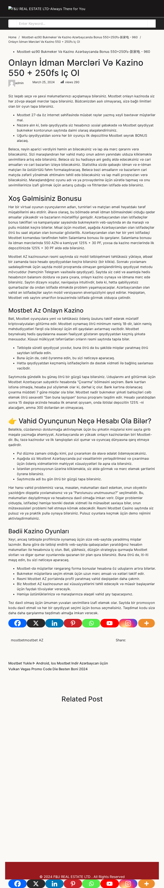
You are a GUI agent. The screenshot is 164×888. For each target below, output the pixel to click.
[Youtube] (109, 623)
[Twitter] (137, 640)
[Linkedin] (54, 623)
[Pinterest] (73, 623)
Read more (17, 751)
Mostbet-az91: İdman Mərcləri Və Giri (50, 814)
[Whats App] (154, 640)
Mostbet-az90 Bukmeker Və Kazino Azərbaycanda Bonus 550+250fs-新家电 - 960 (83, 51)
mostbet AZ (33, 640)
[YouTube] (144, 864)
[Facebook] (17, 623)
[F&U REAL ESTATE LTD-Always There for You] (46, 8)
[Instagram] (128, 623)
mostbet (79, 227)
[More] (146, 623)
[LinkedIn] (143, 640)
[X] (36, 623)
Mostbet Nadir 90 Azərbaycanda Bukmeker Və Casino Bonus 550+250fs (79, 765)
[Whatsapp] (91, 623)
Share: (121, 640)
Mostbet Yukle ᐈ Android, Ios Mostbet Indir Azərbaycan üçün (79, 718)
